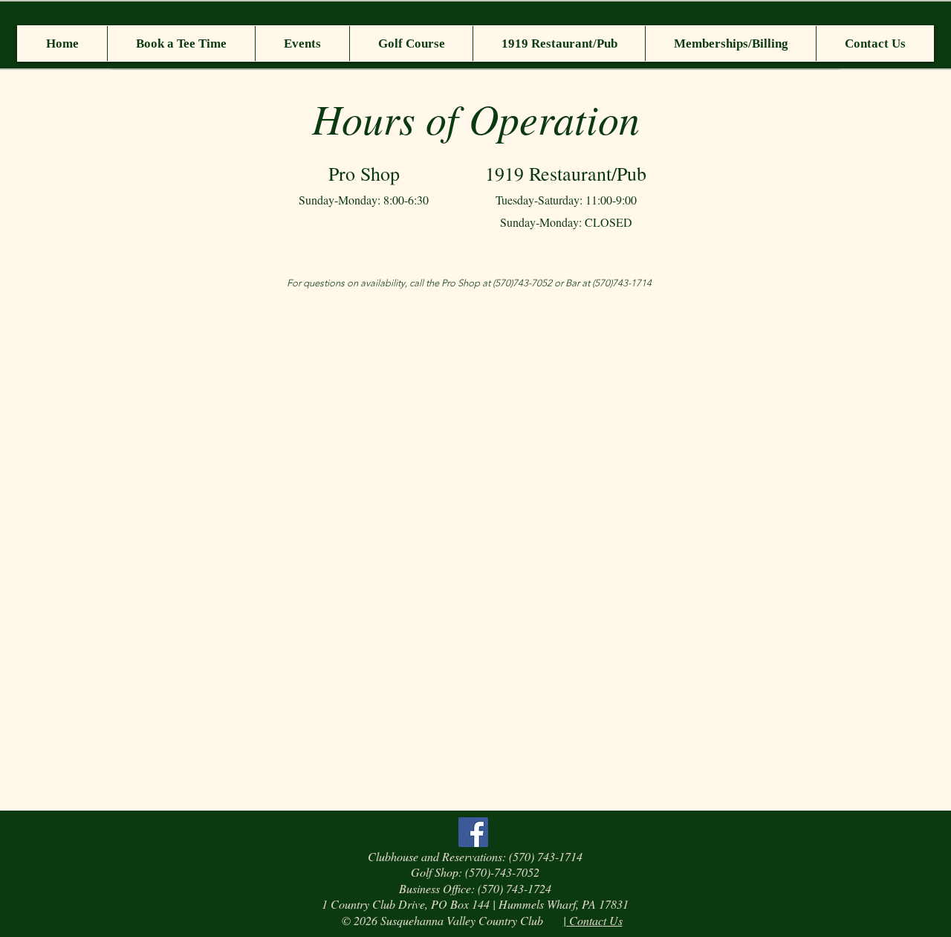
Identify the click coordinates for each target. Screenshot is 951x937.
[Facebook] (473, 832)
